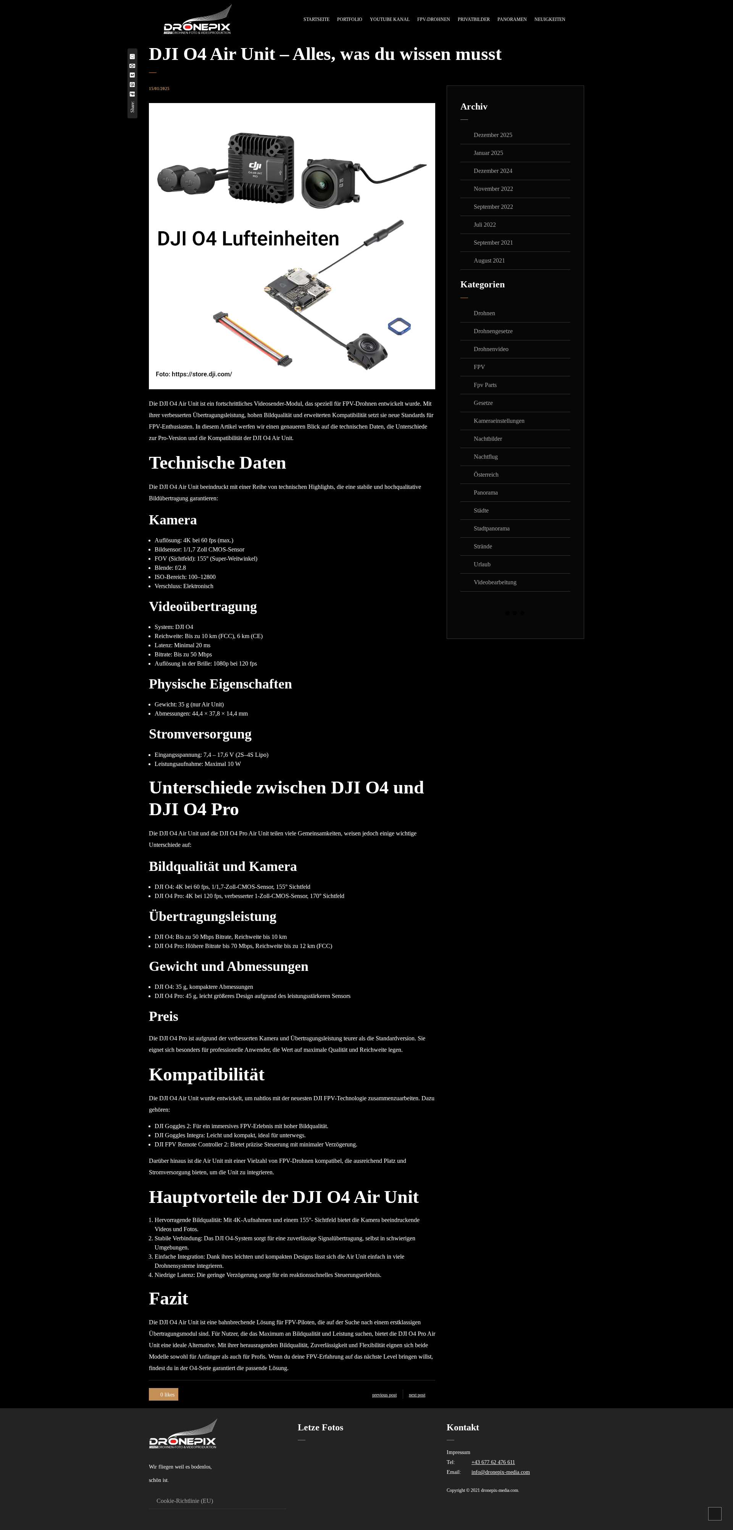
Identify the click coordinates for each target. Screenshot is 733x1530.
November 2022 (493, 188)
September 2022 (493, 206)
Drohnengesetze (493, 331)
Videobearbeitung (495, 582)
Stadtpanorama (492, 528)
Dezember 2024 (493, 171)
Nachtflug (486, 456)
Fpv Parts (485, 385)
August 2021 (489, 260)
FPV (479, 367)
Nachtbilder (488, 438)
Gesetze (483, 403)
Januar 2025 (488, 153)
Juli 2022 (485, 224)
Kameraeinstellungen (499, 421)
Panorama (486, 492)
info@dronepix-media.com (500, 1472)
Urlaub (482, 564)
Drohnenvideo (491, 349)
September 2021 (493, 242)
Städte (481, 510)
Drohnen (484, 313)
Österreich (486, 474)
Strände (483, 546)
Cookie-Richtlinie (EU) (185, 1501)
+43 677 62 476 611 (493, 1462)
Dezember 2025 (493, 135)
